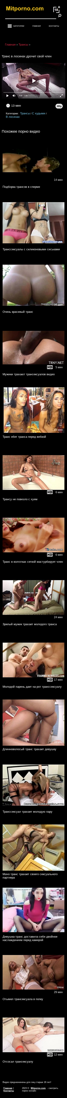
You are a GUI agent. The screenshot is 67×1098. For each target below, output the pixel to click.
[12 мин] (33, 1057)
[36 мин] (33, 932)
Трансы (25, 113)
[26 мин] (33, 745)
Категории (18, 26)
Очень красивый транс (18, 311)
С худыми (38, 113)
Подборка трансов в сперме (21, 186)
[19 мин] (33, 870)
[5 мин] (33, 370)
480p (59, 106)
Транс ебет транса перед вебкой (24, 436)
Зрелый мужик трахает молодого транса (30, 624)
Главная (36, 26)
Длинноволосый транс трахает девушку (29, 749)
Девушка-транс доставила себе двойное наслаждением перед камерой (30, 938)
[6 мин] (33, 495)
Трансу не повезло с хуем (20, 499)
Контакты (54, 26)
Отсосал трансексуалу (18, 1061)
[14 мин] (33, 182)
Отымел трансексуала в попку (23, 999)
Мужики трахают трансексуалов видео (29, 374)
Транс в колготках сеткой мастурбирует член (33, 561)
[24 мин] (33, 620)
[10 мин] (33, 245)
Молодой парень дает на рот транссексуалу (32, 686)
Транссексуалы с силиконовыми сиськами (31, 249)
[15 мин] (33, 432)
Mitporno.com (38, 1088)
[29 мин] (33, 995)
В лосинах (13, 116)
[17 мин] (33, 682)
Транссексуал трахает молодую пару (27, 811)
